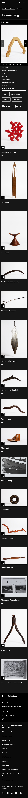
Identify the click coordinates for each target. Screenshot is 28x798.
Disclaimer (5, 761)
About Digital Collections (9, 716)
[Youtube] (21, 793)
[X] (12, 793)
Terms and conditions (8, 780)
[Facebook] (7, 793)
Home (3, 7)
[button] (19, 2)
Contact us (5, 753)
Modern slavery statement (9, 769)
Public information (7, 736)
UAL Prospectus (6, 757)
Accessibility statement (8, 744)
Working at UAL (6, 740)
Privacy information (7, 732)
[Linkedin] (16, 793)
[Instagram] (3, 719)
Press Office (5, 765)
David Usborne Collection (8, 8)
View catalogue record (9, 82)
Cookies (4, 748)
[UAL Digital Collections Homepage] (4, 2)
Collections (10, 7)
